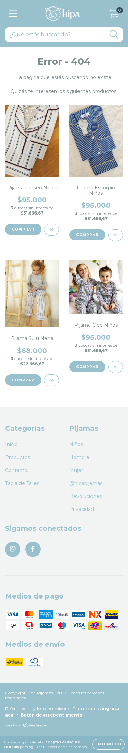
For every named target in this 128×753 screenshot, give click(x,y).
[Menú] (12, 14)
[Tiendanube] (26, 726)
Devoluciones (85, 496)
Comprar (23, 229)
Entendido (108, 744)
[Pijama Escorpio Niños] (115, 235)
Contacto (16, 470)
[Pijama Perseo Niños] (51, 230)
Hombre (79, 457)
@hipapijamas (85, 483)
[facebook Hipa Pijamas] (33, 549)
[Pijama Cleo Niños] (115, 367)
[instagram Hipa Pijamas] (12, 549)
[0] (113, 15)
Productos (17, 457)
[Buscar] (114, 35)
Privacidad (81, 509)
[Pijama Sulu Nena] (51, 380)
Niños (76, 444)
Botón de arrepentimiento (51, 715)
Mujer (76, 470)
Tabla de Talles (22, 483)
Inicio (11, 444)
